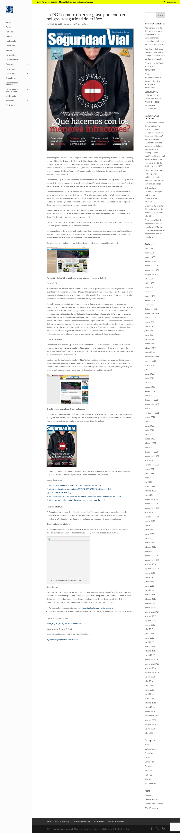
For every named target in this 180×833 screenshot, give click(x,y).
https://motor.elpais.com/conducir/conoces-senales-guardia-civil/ (77, 500)
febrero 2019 (150, 547)
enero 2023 (150, 395)
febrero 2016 (150, 702)
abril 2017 (149, 642)
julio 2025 (149, 278)
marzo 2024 (150, 343)
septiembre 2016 (152, 672)
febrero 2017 (150, 651)
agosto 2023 (150, 365)
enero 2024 (150, 352)
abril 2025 (149, 291)
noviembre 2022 (152, 404)
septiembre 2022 (152, 413)
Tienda (9, 36)
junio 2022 (149, 426)
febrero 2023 (150, 391)
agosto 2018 (150, 573)
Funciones (10, 69)
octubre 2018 (150, 564)
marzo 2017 (150, 646)
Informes (148, 770)
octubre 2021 (150, 460)
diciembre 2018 (151, 555)
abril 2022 (149, 434)
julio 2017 (149, 629)
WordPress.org (151, 808)
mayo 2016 (149, 690)
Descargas (10, 73)
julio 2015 (149, 733)
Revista (9, 50)
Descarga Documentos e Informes (151, 198)
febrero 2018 (150, 599)
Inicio (8, 22)
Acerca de (10, 101)
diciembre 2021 (151, 452)
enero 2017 (150, 655)
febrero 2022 (150, 443)
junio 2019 (149, 529)
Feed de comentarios (154, 803)
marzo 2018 (150, 594)
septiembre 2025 (152, 274)
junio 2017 (149, 633)
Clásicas (9, 105)
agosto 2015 (150, 728)
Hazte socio (11, 41)
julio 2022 (149, 421)
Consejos (149, 753)
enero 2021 (150, 495)
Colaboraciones (151, 749)
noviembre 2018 (152, 560)
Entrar (8, 27)
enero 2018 (150, 603)
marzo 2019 (150, 542)
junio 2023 (149, 374)
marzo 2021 (150, 486)
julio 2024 (149, 326)
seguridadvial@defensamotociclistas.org (95, 608)
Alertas (148, 744)
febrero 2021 (150, 490)
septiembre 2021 (152, 464)
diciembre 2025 (151, 265)
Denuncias (10, 46)
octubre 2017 (150, 616)
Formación (10, 55)
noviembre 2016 (152, 664)
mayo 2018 (149, 586)
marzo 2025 (150, 296)
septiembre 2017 (152, 620)
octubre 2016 (150, 668)
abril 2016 (149, 694)
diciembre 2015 (151, 711)
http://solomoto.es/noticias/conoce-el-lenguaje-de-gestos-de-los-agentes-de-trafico (85, 496)
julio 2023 (149, 369)
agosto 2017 (150, 625)
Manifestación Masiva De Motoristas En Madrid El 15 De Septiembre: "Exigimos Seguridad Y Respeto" (154, 129)
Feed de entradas (152, 799)
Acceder (148, 795)
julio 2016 (149, 681)
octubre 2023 (150, 361)
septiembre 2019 (152, 516)
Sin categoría (69, 24)
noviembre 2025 (152, 270)
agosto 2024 (150, 322)
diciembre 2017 (151, 607)
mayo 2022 (149, 430)
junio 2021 (149, 473)
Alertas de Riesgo (62, 821)
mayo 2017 (149, 638)
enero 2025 (150, 304)
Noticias (9, 32)
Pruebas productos (82, 821)
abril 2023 (149, 382)
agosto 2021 (150, 469)
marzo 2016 (150, 698)
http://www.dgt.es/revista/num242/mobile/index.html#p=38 (75, 485)
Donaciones (11, 78)
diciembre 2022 (151, 400)
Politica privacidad (115, 821)
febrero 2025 (150, 300)
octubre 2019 (150, 512)
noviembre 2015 (152, 715)
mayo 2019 (149, 534)
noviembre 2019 (152, 508)
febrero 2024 (150, 348)
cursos (147, 757)
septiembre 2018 (152, 568)
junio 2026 (149, 248)
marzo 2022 (150, 439)
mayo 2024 (149, 335)
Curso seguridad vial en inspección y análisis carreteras (155, 233)
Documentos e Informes (12, 84)
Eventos (9, 64)
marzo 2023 (150, 387)
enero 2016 (150, 707)
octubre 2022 (150, 408)
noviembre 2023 (152, 356)
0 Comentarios (82, 24)
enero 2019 (150, 551)
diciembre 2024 (151, 309)
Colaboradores (12, 60)
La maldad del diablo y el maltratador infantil (154, 212)
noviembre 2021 (152, 456)
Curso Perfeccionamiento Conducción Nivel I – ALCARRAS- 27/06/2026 (154, 81)
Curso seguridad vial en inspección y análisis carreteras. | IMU (155, 223)
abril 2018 (149, 590)
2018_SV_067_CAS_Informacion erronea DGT (67, 623)
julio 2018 (149, 577)
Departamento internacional (12, 90)
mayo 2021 (149, 477)
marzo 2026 (150, 257)
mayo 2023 (149, 378)
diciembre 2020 (151, 499)
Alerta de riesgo (154, 184)
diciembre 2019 (151, 503)
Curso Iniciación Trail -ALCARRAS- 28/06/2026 (154, 66)
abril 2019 (149, 538)
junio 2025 (149, 283)
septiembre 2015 (152, 724)
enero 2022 (150, 447)
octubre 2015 (150, 720)
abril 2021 (149, 482)
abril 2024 (149, 339)
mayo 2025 (149, 287)
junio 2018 (149, 581)
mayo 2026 (149, 252)
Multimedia (11, 96)
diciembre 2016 (151, 659)
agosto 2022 (150, 417)
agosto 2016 (150, 677)
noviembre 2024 (152, 313)
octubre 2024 (150, 317)
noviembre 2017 (152, 612)
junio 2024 (149, 330)
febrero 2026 (150, 261)
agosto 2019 (150, 521)
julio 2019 (149, 525)
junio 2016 (149, 685)
